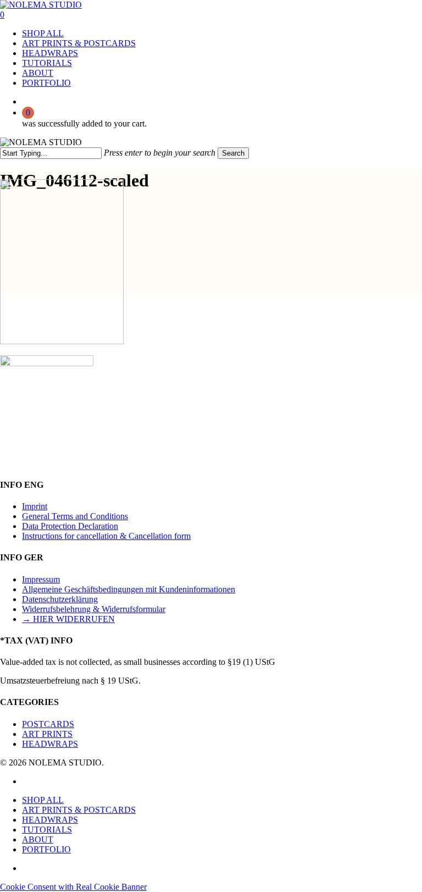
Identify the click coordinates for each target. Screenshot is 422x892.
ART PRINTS (47, 734)
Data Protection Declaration (70, 526)
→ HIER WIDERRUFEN (68, 619)
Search (233, 153)
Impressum (41, 579)
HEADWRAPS (50, 743)
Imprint (34, 506)
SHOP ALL (43, 800)
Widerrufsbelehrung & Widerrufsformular (93, 609)
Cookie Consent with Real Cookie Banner (73, 886)
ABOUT (37, 839)
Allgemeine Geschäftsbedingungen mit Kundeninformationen (128, 589)
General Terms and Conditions (75, 516)
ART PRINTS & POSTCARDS (79, 809)
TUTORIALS (47, 829)
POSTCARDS (48, 724)
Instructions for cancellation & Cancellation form (106, 536)
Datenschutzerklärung (60, 599)
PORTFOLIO (46, 849)
